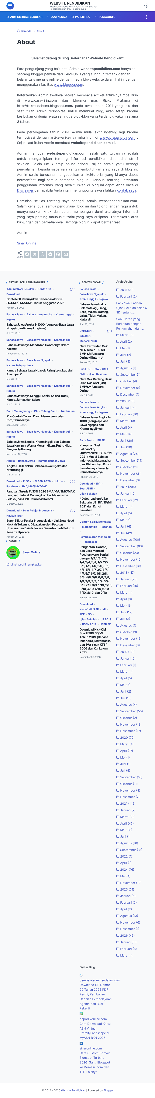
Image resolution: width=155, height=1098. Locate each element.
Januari (127, 407)
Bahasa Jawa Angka (39, 314)
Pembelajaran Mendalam (96, 536)
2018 (127, 572)
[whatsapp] (42, 254)
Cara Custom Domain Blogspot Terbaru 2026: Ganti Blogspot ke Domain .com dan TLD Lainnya (95, 1062)
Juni (125, 355)
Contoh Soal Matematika (95, 521)
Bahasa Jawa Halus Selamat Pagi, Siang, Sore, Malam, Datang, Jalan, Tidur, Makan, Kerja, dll (94, 311)
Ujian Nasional (98, 374)
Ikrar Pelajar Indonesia (37, 510)
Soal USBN (86, 488)
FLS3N (27, 481)
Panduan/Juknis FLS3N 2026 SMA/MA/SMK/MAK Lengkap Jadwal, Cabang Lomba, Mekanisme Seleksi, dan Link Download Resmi (40, 495)
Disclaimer (25, 190)
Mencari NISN (88, 340)
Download (13, 294)
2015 (126, 290)
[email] (65, 254)
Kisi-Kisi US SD (89, 609)
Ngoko (10, 319)
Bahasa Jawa (14, 314)
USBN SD (105, 624)
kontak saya (126, 190)
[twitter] (34, 254)
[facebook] (27, 254)
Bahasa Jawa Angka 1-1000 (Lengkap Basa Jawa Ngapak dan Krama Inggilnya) (40, 326)
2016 (127, 401)
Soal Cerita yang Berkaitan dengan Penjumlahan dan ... (130, 323)
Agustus (127, 368)
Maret (126, 335)
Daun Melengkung (18, 411)
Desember (129, 394)
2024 (126, 869)
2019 (127, 652)
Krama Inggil (64, 314)
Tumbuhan (68, 411)
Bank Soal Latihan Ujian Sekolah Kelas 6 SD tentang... (131, 307)
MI (104, 609)
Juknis (58, 481)
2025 (126, 889)
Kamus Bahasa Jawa (19, 365)
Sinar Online (26, 243)
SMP (82, 374)
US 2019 (106, 619)
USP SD (100, 440)
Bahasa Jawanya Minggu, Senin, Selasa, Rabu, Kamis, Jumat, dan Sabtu (37, 397)
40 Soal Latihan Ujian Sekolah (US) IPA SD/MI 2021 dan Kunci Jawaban (95, 504)
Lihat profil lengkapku (25, 564)
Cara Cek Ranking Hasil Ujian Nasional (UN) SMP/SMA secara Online (95, 384)
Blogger (108, 1090)
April (125, 341)
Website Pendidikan (70, 3)
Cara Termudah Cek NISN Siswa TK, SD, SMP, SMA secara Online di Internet (93, 351)
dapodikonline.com (93, 1019)
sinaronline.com (91, 1048)
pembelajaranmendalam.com (100, 980)
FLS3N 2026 (43, 481)
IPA (35, 411)
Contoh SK (44, 289)
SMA (105, 369)
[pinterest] (58, 254)
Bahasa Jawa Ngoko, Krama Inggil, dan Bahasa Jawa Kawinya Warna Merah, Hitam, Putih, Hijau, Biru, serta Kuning (39, 445)
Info (96, 369)
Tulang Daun (49, 411)
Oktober (128, 381)
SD (90, 614)
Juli (124, 361)
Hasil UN (85, 369)
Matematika (89, 526)
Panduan (12, 486)
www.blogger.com (68, 84)
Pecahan (106, 526)
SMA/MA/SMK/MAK (34, 486)
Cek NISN (85, 330)
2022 (125, 856)
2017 (127, 487)
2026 (127, 935)
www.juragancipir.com (117, 137)
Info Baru (85, 336)
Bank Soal (86, 440)
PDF (82, 614)
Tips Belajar (89, 541)
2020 (127, 737)
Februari (128, 296)
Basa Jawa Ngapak (39, 339)
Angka (10, 460)
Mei (124, 348)
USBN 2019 (89, 624)
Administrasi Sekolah (20, 289)
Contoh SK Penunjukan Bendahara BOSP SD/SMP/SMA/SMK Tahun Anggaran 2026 (35, 301)
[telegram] (50, 254)
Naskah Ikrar (14, 515)
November (129, 388)
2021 (127, 803)
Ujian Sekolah (88, 493)
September (129, 374)
